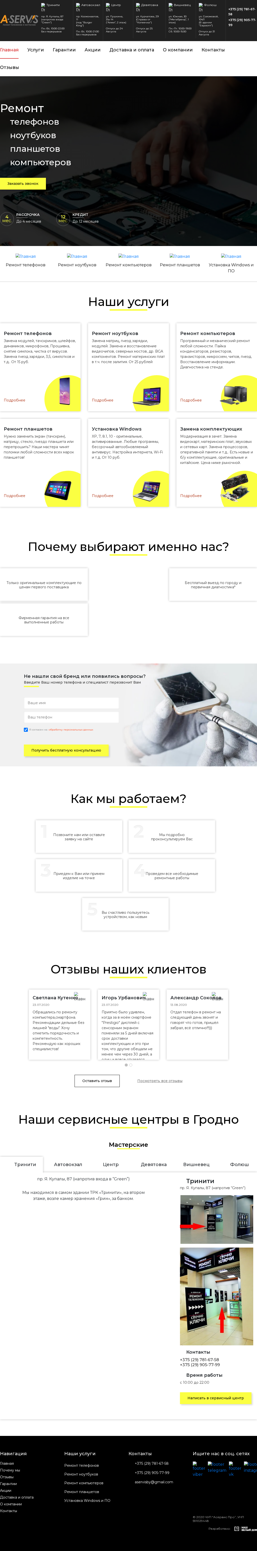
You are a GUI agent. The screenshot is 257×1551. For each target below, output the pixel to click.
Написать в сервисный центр (215, 1398)
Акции (93, 50)
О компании (178, 50)
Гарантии (64, 50)
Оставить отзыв (97, 1081)
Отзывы (9, 67)
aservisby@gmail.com (154, 1482)
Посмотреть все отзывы (159, 1081)
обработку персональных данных (71, 729)
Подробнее (14, 400)
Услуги (35, 50)
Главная (9, 50)
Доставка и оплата (131, 50)
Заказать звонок (23, 183)
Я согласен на (61, 729)
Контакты (213, 50)
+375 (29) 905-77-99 (242, 22)
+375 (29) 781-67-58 (241, 11)
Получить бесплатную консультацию (66, 750)
